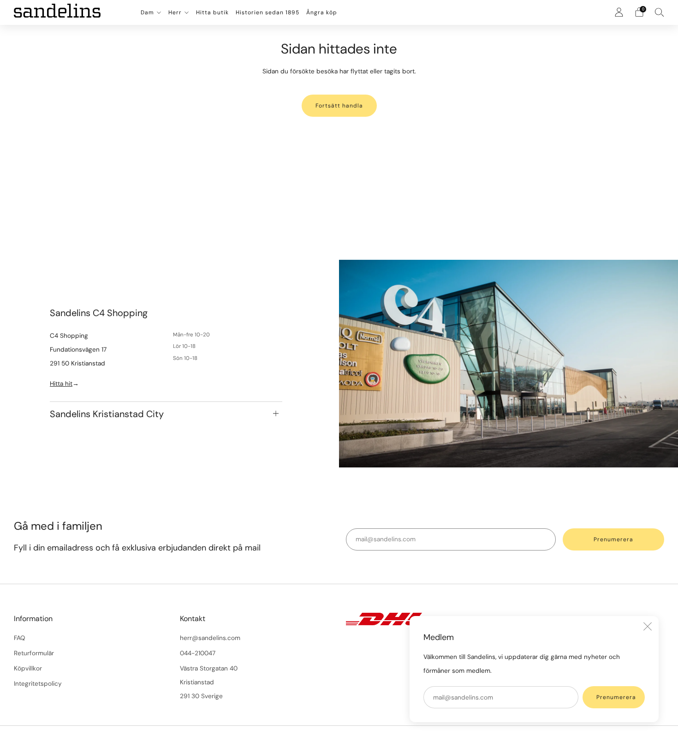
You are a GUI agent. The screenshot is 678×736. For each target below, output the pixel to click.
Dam (147, 12)
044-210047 (197, 653)
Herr (175, 12)
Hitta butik (212, 12)
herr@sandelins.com (210, 638)
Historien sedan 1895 (267, 12)
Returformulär (34, 653)
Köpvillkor (28, 668)
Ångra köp (321, 12)
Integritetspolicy (38, 684)
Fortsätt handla (339, 105)
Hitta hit (61, 383)
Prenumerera (616, 697)
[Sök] (659, 12)
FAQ (19, 638)
